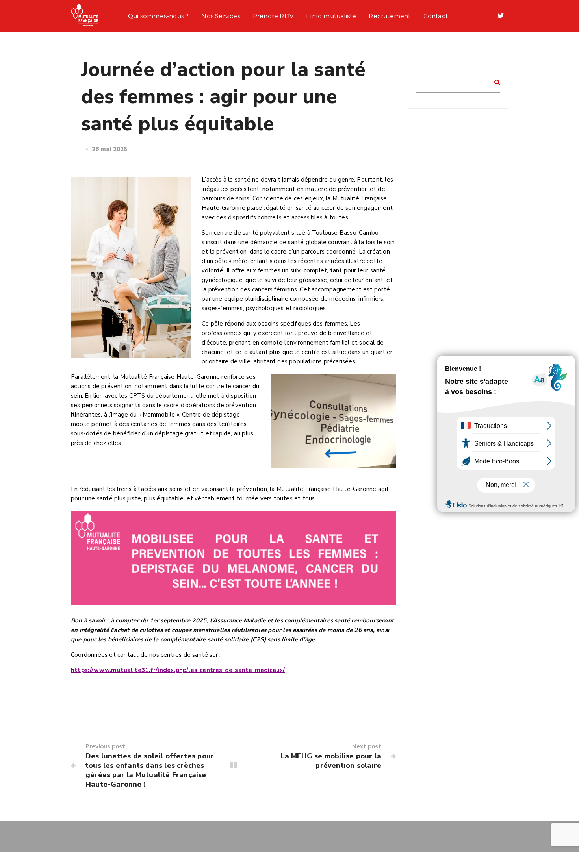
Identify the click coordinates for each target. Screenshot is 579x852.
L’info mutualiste (331, 16)
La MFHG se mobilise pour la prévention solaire (331, 760)
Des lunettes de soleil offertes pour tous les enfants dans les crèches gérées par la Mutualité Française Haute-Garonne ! (149, 770)
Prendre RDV (273, 16)
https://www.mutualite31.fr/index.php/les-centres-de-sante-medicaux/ (178, 670)
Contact (435, 16)
